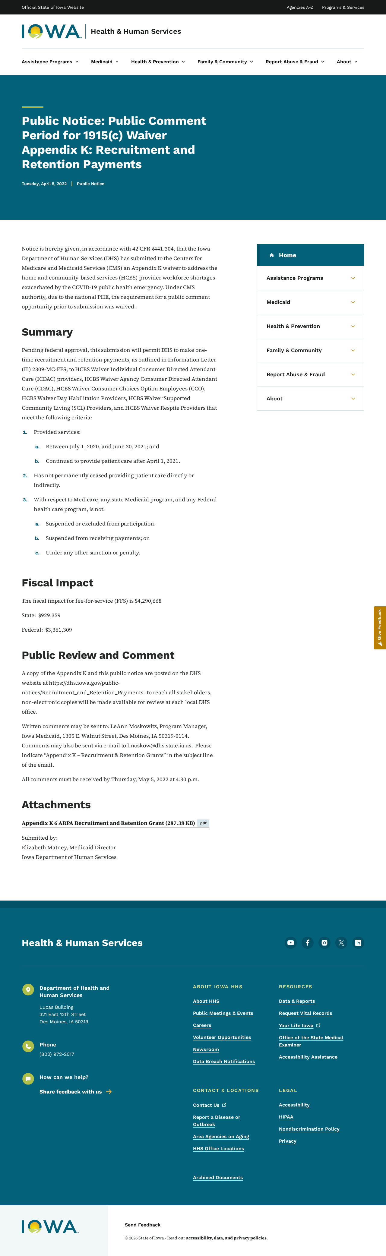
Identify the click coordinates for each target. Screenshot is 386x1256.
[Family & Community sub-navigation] (251, 62)
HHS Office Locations (218, 1148)
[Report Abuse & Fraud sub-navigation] (322, 62)
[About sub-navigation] (355, 62)
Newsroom (206, 1049)
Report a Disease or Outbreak (216, 1120)
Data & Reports (297, 1001)
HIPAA (286, 1117)
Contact (206, 1105)
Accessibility (294, 1105)
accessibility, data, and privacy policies (226, 1238)
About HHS (206, 1001)
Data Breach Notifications (224, 1061)
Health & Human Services (136, 31)
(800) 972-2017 (57, 1054)
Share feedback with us (71, 1091)
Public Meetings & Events (223, 1013)
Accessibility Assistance (308, 1057)
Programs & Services (343, 7)
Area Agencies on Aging (221, 1136)
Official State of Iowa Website (53, 7)
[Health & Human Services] (52, 31)
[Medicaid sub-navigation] (117, 62)
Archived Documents (218, 1177)
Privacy (287, 1141)
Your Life (296, 1025)
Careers (202, 1025)
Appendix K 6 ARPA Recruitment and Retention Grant (114, 823)
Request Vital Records (305, 1013)
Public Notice (90, 183)
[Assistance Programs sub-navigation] (76, 62)
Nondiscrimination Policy (309, 1129)
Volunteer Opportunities (222, 1037)
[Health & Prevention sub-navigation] (183, 62)
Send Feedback (143, 1225)
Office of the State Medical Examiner (311, 1041)
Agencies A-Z (300, 7)
